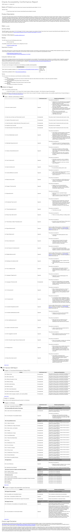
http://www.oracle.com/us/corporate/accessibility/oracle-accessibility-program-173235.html (18, 524)
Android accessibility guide (12, 45)
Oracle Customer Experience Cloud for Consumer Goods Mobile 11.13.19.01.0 (27, 32)
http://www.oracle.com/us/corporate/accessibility (26, 525)
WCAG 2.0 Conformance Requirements (16, 93)
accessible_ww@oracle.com (19, 35)
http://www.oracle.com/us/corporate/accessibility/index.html (40, 61)
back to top (6, 396)
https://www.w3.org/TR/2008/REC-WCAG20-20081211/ (28, 69)
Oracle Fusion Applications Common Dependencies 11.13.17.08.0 (18, 54)
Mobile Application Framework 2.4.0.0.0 (14, 53)
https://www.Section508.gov (21, 71)
